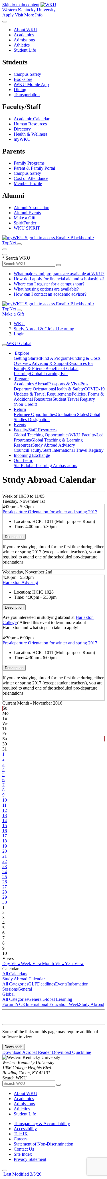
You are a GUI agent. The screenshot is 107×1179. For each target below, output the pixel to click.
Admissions (24, 39)
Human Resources (30, 123)
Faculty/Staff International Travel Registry (66, 450)
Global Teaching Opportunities (41, 434)
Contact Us (24, 1149)
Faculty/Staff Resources (35, 429)
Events (20, 424)
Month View (53, 963)
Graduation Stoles (72, 414)
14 (4, 820)
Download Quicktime (71, 1052)
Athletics (22, 45)
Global (8, 994)
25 (4, 876)
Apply (8, 14)
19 (4, 846)
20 (4, 851)
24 (4, 871)
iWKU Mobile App (31, 84)
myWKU (22, 139)
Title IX (21, 1133)
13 (4, 815)
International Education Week (52, 1004)
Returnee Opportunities (35, 414)
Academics (24, 34)
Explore (21, 353)
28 (4, 892)
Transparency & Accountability (42, 1123)
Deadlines (46, 984)
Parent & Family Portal (34, 168)
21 (4, 856)
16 (4, 830)
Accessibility (25, 1128)
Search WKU (16, 258)
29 (4, 897)
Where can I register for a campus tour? (49, 283)
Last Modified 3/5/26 (21, 1174)
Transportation (27, 94)
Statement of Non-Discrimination (43, 1144)
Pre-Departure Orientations (51, 386)
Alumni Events (27, 212)
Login (19, 333)
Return (20, 409)
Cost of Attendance (31, 178)
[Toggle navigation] (4, 345)
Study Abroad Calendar (23, 978)
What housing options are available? (46, 289)
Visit (19, 14)
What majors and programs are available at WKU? (59, 273)
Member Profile (28, 183)
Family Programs (29, 163)
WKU (19, 323)
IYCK (20, 1004)
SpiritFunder (25, 222)
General (25, 989)
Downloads (14, 1047)
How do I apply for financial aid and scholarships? (59, 278)
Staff (18, 465)
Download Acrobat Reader (27, 1052)
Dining (20, 89)
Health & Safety (69, 388)
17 (4, 835)
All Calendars (14, 973)
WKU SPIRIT (27, 228)
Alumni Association (31, 207)
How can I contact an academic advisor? (50, 294)
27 (4, 886)
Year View (74, 963)
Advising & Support (50, 363)
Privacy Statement (30, 1159)
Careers (20, 1138)
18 (4, 840)
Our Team (23, 460)
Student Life (25, 50)
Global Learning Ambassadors (49, 465)
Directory (22, 129)
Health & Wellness (30, 134)
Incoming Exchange (32, 455)
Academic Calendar (31, 118)
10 (4, 800)
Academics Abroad (31, 383)
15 (4, 825)
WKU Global (19, 343)
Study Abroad (91, 1004)
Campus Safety (27, 74)
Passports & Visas (64, 383)
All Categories (15, 984)
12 (4, 810)
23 (4, 866)
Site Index (23, 1154)
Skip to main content (20, 4)
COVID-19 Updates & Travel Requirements (59, 391)
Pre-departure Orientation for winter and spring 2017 (50, 511)
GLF (32, 984)
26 (4, 881)
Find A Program (55, 358)
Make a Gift (24, 217)
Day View (11, 963)
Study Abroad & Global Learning (44, 328)
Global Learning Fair (49, 373)
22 (4, 861)
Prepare (21, 378)
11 (4, 805)
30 (4, 902)
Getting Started (27, 358)
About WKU (25, 29)
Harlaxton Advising (20, 582)
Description (14, 537)
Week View (31, 963)
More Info (33, 14)
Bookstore (23, 79)
